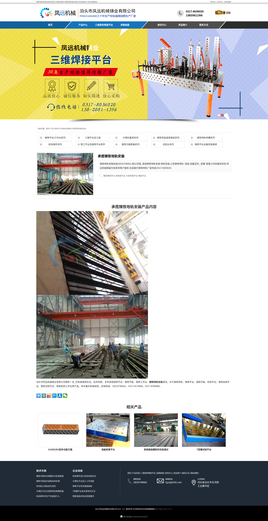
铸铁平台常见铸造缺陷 (82, 486)
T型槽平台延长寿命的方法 (84, 491)
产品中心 (83, 25)
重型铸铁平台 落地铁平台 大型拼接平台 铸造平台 (124, 176)
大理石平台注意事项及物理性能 (50, 491)
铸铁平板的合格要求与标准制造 (50, 476)
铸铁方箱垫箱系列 (130, 144)
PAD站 (219, 2)
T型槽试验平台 (204, 449)
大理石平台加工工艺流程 (83, 481)
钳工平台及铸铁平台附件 (93, 144)
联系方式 (203, 25)
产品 (52, 129)
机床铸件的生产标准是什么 (48, 496)
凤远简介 (182, 25)
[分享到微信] (65, 395)
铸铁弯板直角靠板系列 (168, 138)
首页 (50, 25)
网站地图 (227, 2)
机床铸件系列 (55, 144)
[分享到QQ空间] (44, 395)
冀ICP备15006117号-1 (163, 509)
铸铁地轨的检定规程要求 (83, 496)
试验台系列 (168, 144)
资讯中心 (161, 25)
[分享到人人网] (60, 395)
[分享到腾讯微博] (54, 395)
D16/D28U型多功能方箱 (60, 449)
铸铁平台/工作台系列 (55, 138)
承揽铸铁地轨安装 (79, 129)
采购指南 (124, 25)
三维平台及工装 (93, 138)
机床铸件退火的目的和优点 (84, 476)
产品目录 (136, 473)
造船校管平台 (108, 449)
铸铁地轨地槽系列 (206, 138)
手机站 (212, 2)
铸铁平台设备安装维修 (63, 129)
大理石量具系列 (130, 138)
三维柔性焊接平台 (104, 25)
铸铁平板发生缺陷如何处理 (48, 481)
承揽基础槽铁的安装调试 (156, 449)
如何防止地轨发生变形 (46, 486)
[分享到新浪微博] (49, 395)
